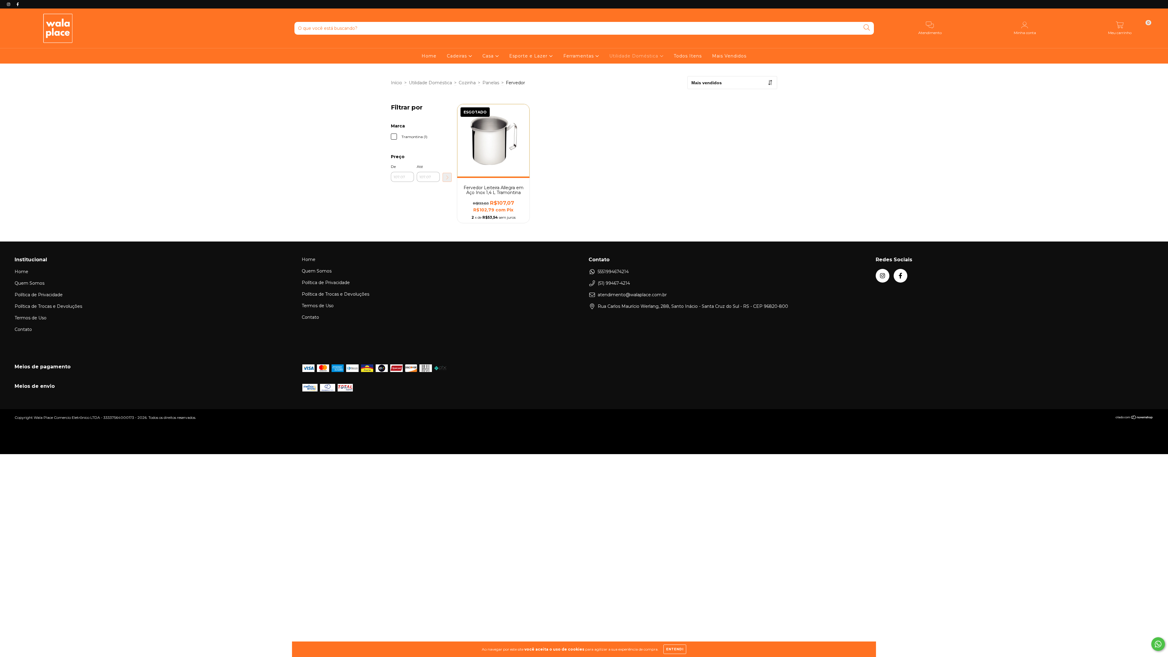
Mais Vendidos (729, 56)
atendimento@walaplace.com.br (632, 294)
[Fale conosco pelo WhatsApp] (1158, 644)
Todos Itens (688, 56)
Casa (488, 56)
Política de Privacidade (39, 294)
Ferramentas (579, 56)
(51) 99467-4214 (614, 283)
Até (420, 166)
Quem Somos (29, 283)
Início (396, 82)
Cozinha (467, 82)
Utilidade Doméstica (634, 56)
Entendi (674, 649)
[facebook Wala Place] (18, 4)
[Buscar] (866, 27)
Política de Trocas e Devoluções (48, 306)
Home (429, 56)
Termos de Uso (31, 318)
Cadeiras (457, 56)
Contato (23, 329)
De (393, 166)
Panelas (490, 82)
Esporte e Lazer (529, 56)
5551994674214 (613, 271)
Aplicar (447, 177)
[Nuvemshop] (1134, 418)
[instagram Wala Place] (9, 4)
